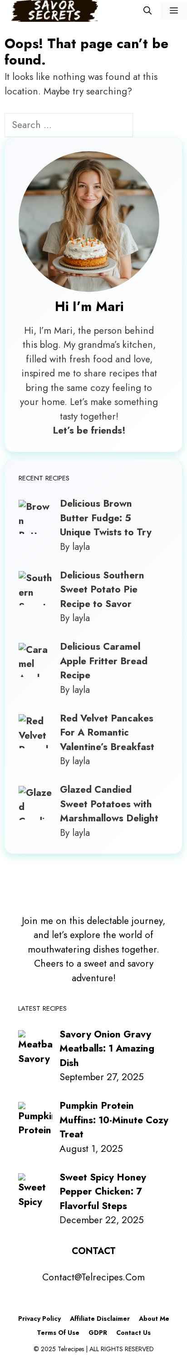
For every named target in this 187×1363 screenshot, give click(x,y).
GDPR (98, 1332)
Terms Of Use (58, 1332)
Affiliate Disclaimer (100, 1318)
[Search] (148, 126)
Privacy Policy (39, 1318)
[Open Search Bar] (147, 11)
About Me (154, 1318)
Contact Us (133, 1332)
